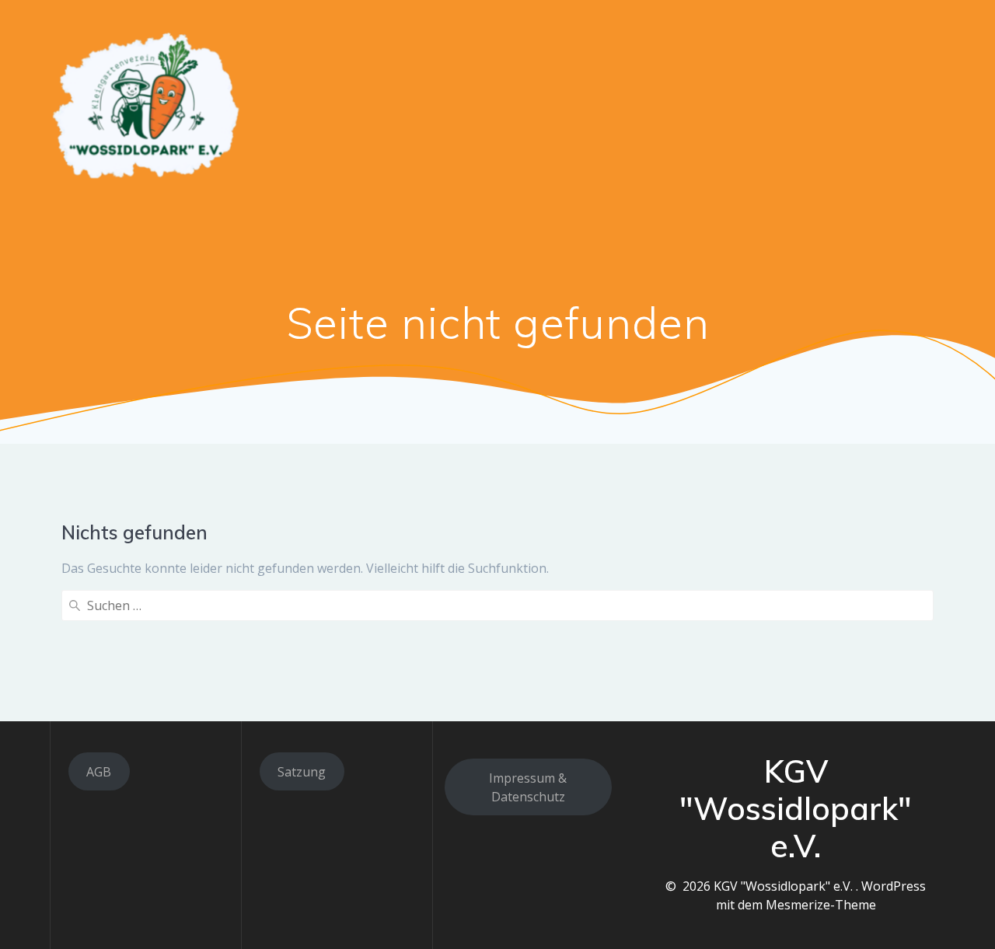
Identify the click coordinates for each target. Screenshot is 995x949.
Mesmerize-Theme (821, 904)
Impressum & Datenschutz (528, 787)
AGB (98, 771)
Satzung (302, 771)
